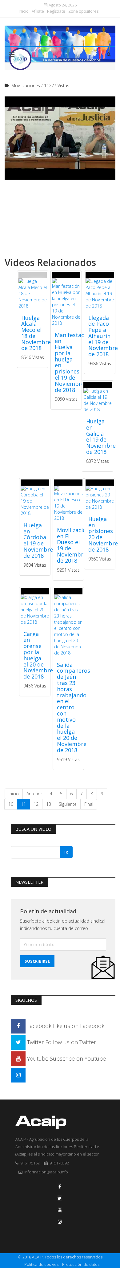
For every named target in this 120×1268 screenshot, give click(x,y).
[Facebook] (59, 1186)
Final (88, 804)
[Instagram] (18, 1074)
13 (48, 804)
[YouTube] (60, 1210)
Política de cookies (41, 1264)
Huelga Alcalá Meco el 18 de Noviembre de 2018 (36, 333)
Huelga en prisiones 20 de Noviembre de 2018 (103, 534)
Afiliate (38, 11)
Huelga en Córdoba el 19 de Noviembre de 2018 (38, 540)
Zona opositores (83, 11)
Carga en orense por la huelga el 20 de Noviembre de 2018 (38, 655)
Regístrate (56, 11)
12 (36, 804)
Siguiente (68, 804)
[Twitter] (60, 1198)
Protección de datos (80, 1264)
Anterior (34, 794)
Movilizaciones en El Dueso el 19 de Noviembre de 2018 (76, 545)
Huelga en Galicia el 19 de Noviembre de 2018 (101, 436)
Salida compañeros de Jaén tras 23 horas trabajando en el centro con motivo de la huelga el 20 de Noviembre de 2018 (73, 707)
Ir (66, 852)
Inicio (24, 11)
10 (10, 804)
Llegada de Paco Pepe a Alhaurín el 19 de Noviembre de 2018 (103, 336)
